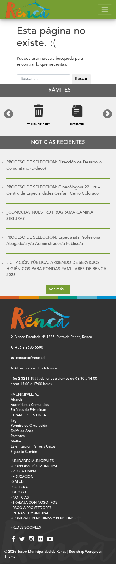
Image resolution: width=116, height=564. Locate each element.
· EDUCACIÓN (22, 477)
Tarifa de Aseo (22, 431)
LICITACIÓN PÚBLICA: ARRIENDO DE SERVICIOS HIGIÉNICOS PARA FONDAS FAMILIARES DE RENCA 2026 (56, 269)
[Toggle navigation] (105, 9)
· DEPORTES (21, 492)
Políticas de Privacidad (28, 410)
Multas (16, 441)
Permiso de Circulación (29, 426)
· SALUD (17, 482)
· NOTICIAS (20, 498)
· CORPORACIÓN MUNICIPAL (34, 466)
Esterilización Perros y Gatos (33, 446)
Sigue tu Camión (24, 452)
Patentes (18, 436)
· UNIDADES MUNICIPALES (32, 461)
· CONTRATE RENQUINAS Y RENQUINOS (44, 518)
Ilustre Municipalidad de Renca (41, 552)
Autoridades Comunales (30, 405)
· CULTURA (19, 487)
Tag (13, 421)
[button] (9, 114)
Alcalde (17, 399)
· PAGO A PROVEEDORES (31, 508)
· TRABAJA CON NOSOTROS (34, 503)
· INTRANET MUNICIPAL (30, 513)
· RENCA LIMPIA (23, 471)
